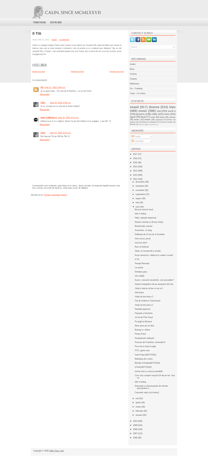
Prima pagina (39, 22)
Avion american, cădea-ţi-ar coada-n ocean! (154, 255)
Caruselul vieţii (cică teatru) (147, 392)
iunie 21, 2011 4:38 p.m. (55, 87)
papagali (159, 120)
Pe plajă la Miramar (143, 321)
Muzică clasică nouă (144, 209)
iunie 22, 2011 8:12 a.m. (68, 117)
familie (147, 119)
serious (172, 117)
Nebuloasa (134, 83)
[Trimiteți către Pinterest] (45, 65)
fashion (169, 120)
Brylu (132, 69)
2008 (135, 429)
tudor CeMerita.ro (49, 117)
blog (140, 124)
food (143, 117)
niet (159, 111)
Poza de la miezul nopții (145, 346)
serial (162, 122)
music (143, 110)
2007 (135, 433)
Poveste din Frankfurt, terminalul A (150, 342)
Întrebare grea (141, 272)
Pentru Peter (140, 334)
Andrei (133, 64)
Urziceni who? (141, 243)
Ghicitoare (139, 292)
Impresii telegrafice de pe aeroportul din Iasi (154, 284)
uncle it (172, 111)
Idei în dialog (140, 213)
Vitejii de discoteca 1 (144, 305)
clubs (154, 114)
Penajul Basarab (142, 263)
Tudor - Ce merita (137, 93)
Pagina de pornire (77, 71)
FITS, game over (142, 350)
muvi (166, 114)
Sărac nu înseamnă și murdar (148, 251)
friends (133, 124)
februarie (140, 411)
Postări (137, 136)
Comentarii (139, 141)
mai (137, 398)
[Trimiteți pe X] (39, 65)
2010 (135, 421)
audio (170, 122)
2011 (135, 179)
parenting (143, 122)
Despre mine (56, 22)
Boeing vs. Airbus (142, 330)
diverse (154, 107)
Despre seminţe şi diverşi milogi (149, 222)
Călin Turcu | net (56, 451)
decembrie (140, 182)
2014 (135, 166)
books (136, 119)
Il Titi (36, 33)
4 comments (64, 40)
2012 (135, 175)
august (139, 198)
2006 (135, 438)
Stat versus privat (142, 238)
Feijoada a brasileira (143, 313)
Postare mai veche (117, 71)
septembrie (141, 194)
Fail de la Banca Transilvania (147, 301)
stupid (54, 40)
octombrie (140, 190)
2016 (135, 158)
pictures (140, 114)
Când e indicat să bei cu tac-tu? (149, 288)
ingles (147, 124)
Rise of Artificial (142, 247)
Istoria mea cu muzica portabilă (148, 371)
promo (153, 124)
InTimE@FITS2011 (143, 367)
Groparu (133, 79)
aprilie (138, 402)
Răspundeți (45, 94)
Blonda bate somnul (143, 226)
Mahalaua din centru (144, 359)
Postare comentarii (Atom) (55, 195)
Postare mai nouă (38, 71)
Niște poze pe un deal (144, 326)
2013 (135, 171)
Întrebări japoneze (142, 309)
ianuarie (139, 415)
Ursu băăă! (139, 276)
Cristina (133, 74)
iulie (138, 202)
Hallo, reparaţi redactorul (145, 218)
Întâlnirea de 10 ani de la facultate (150, 234)
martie (139, 407)
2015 (135, 162)
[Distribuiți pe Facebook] (42, 65)
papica (133, 122)
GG (42, 87)
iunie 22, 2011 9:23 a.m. (60, 133)
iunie (138, 207)
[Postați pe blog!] (36, 65)
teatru (162, 117)
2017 (135, 154)
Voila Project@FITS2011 (145, 355)
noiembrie (140, 186)
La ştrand (139, 267)
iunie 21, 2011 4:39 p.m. (60, 103)
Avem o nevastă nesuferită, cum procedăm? (154, 280)
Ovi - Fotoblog (136, 88)
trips (172, 107)
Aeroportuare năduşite (144, 338)
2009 (135, 425)
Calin (43, 103)
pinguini (153, 122)
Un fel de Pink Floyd (144, 317)
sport (132, 117)
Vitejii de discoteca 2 (144, 296)
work (153, 117)
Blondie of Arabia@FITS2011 (147, 363)
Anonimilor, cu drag (143, 230)
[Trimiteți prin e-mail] (33, 65)
